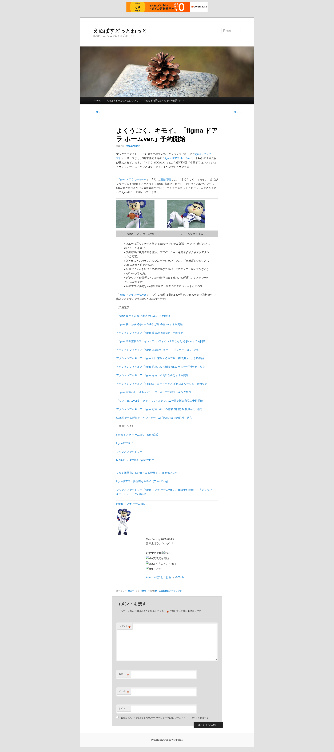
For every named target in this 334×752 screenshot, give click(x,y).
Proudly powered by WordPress (167, 739)
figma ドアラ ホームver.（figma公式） (138, 434)
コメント (125, 626)
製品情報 (165, 179)
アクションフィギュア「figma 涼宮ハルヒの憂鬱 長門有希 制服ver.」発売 (159, 409)
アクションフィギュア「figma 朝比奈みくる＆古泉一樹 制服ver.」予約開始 (160, 358)
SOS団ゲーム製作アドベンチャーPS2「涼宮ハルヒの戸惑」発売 (154, 417)
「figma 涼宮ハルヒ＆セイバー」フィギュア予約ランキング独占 (153, 392)
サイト (122, 708)
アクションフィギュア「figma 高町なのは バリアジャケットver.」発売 (157, 349)
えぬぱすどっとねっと (120, 30)
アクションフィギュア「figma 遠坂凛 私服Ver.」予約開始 (149, 332)
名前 (124, 674)
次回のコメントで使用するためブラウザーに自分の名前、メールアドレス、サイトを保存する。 (165, 717)
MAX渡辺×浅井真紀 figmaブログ (135, 460)
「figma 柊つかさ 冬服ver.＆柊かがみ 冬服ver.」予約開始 (149, 324)
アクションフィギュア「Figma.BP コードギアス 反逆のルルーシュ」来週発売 (161, 383)
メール (124, 691)
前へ (96, 111)
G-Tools (179, 577)
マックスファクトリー (129, 451)
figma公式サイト (126, 443)
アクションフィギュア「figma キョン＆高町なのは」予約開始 (152, 375)
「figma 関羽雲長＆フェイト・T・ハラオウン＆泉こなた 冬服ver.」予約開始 (160, 341)
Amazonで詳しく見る (158, 577)
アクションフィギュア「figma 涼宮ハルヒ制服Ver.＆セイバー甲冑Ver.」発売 (160, 366)
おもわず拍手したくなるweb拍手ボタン (164, 100)
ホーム (97, 100)
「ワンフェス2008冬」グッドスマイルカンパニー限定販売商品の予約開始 (159, 400)
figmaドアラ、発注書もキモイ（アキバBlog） (142, 481)
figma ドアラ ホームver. (178, 158)
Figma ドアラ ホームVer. (130, 503)
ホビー (131, 590)
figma (143, 590)
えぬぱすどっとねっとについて (122, 100)
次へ (237, 111)
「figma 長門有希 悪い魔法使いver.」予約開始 (143, 316)
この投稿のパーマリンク (170, 590)
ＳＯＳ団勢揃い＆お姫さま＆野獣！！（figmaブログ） (148, 472)
